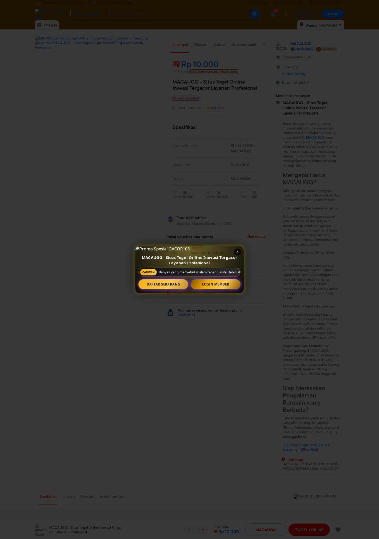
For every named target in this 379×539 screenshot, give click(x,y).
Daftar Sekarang (163, 284)
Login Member (215, 284)
